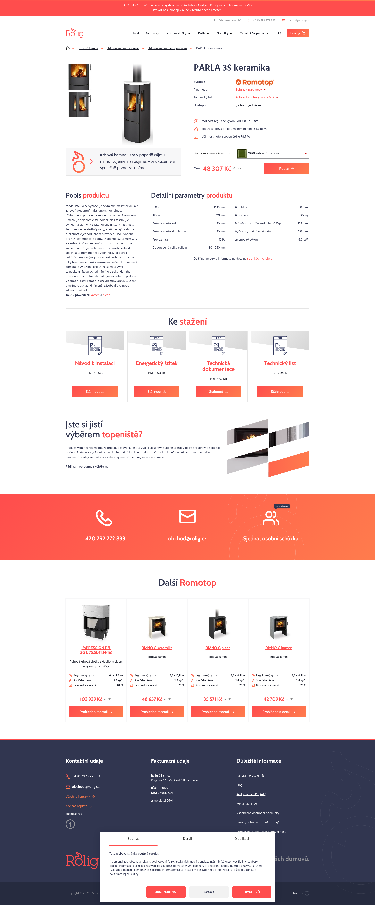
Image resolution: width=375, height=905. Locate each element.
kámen (95, 295)
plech (106, 295)
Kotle (201, 33)
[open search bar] (280, 33)
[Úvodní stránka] (68, 48)
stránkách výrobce (259, 258)
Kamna (150, 33)
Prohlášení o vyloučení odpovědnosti (262, 832)
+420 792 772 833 (104, 538)
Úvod (135, 33)
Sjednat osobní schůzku (270, 538)
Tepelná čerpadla (252, 33)
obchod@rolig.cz (187, 538)
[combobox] (273, 154)
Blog (240, 785)
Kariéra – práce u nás (250, 775)
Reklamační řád (247, 803)
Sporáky (222, 33)
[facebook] (70, 824)
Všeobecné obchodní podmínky (258, 813)
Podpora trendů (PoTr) (251, 794)
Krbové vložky (176, 33)
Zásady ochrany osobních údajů (258, 822)
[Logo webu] (75, 33)
